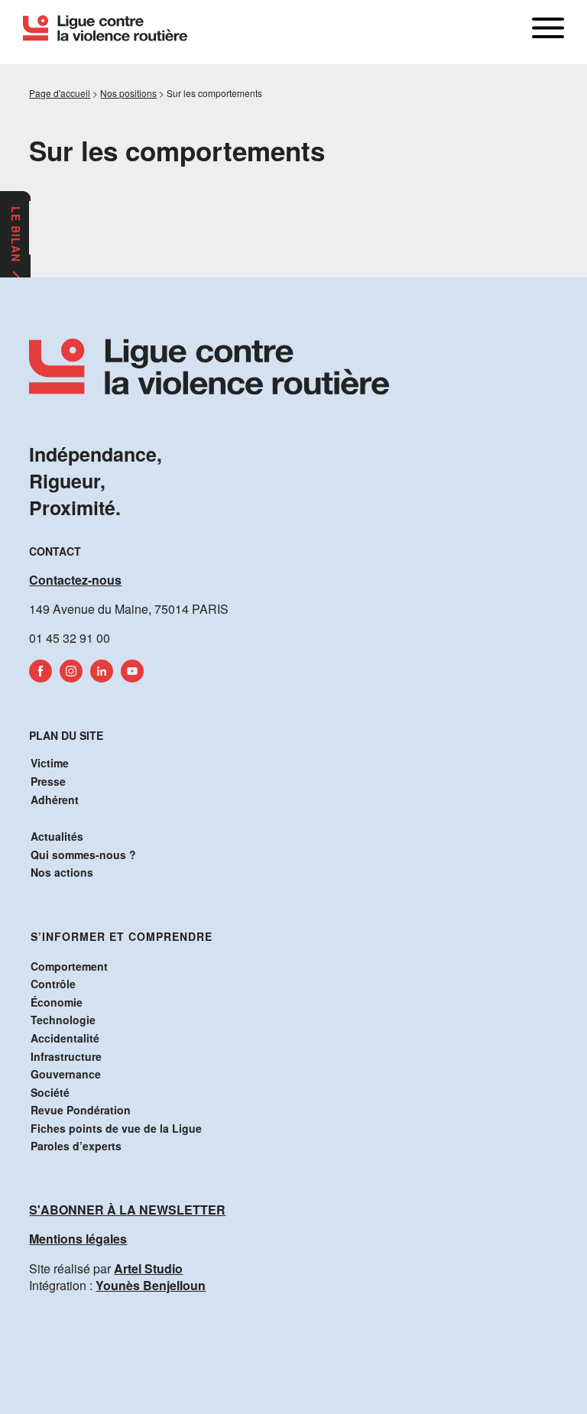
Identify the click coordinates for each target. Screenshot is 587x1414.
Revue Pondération (81, 1109)
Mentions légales (78, 1238)
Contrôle (53, 983)
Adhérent (55, 799)
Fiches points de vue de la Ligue (116, 1128)
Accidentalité (65, 1038)
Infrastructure (66, 1056)
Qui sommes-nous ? (83, 854)
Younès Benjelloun (151, 1285)
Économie (57, 1002)
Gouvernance (66, 1074)
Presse (48, 781)
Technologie (63, 1019)
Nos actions (62, 872)
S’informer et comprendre (121, 936)
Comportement (69, 966)
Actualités (57, 836)
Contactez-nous (75, 580)
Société (50, 1092)
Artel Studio (148, 1268)
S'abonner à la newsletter (127, 1209)
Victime (50, 762)
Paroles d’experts (76, 1145)
